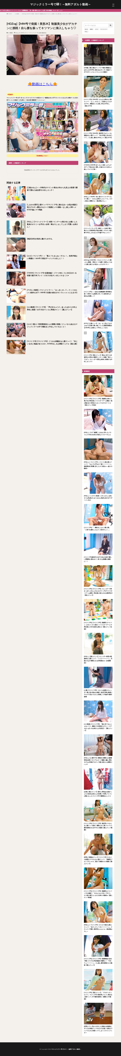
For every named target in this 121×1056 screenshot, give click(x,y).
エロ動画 (17, 14)
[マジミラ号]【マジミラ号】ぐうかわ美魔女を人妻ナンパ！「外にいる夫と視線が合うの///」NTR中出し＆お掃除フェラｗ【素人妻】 (52, 342)
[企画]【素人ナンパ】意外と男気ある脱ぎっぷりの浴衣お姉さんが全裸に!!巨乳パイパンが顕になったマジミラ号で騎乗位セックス (98, 794)
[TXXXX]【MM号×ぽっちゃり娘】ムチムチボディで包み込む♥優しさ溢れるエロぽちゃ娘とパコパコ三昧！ (98, 167)
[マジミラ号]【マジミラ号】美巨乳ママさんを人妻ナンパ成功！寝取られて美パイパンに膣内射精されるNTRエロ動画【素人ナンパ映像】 (98, 827)
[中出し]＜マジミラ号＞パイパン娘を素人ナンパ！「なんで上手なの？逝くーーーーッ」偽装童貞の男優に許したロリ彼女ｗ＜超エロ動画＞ (98, 465)
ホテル (96, 29)
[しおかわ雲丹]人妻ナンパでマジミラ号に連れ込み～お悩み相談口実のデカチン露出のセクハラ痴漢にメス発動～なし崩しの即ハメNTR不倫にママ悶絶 (52, 207)
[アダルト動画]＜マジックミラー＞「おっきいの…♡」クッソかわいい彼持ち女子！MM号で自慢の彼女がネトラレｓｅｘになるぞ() (52, 291)
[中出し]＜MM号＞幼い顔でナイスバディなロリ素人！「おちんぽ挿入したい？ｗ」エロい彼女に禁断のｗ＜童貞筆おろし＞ (98, 199)
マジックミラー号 (33, 32)
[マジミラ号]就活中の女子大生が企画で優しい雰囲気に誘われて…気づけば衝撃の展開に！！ (98, 559)
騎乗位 (91, 29)
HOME (10, 14)
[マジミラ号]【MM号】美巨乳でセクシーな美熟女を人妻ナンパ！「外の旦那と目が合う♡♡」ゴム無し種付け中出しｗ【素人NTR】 (98, 135)
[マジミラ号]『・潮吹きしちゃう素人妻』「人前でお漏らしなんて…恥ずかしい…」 (97, 528)
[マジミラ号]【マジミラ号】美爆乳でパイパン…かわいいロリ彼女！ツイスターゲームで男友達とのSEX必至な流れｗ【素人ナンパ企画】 (98, 626)
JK (19, 32)
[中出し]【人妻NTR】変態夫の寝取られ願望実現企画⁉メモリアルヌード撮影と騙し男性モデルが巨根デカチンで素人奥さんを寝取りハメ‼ (98, 761)
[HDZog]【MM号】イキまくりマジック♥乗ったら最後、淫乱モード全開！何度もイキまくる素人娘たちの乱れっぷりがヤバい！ (98, 262)
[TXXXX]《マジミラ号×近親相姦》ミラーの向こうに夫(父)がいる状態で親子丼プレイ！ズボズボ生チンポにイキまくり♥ (52, 274)
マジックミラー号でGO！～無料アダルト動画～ (60, 4)
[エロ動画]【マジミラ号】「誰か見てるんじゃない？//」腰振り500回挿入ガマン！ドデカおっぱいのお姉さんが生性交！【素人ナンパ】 (98, 727)
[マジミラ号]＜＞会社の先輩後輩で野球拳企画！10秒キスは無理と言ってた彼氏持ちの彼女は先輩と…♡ (98, 294)
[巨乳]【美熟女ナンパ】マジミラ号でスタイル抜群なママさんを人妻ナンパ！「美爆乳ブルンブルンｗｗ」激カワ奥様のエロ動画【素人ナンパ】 (98, 860)
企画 (40, 32)
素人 (45, 32)
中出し (86, 31)
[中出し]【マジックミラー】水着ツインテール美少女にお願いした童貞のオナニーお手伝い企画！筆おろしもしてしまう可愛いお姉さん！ (52, 224)
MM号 (22, 32)
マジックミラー (103, 29)
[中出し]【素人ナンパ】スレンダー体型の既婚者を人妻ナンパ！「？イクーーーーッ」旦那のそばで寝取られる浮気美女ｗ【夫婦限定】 (98, 660)
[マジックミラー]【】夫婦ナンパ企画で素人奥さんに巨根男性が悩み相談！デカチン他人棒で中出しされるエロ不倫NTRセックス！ (98, 230)
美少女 (86, 29)
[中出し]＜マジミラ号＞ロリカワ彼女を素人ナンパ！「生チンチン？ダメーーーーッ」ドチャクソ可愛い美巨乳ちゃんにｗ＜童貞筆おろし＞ (98, 928)
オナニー (26, 32)
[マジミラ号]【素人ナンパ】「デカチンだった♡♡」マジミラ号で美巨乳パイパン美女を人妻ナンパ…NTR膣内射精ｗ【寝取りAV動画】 (98, 996)
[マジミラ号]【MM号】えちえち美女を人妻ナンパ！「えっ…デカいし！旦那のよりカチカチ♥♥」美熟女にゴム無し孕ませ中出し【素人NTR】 (98, 102)
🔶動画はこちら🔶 (42, 84)
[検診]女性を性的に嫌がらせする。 (40, 239)
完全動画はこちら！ (42, 155)
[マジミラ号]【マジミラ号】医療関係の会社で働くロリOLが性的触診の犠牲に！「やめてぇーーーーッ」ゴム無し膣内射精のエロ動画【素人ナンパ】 (98, 962)
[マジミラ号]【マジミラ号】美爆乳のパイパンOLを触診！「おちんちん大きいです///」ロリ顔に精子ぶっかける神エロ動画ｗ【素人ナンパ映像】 (98, 894)
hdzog (16, 32)
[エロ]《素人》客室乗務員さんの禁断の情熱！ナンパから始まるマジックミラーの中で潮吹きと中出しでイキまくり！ (52, 325)
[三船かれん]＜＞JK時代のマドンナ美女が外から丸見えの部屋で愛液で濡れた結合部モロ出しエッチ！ (52, 188)
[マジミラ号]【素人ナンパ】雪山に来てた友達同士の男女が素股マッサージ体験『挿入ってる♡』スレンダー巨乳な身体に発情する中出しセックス (98, 358)
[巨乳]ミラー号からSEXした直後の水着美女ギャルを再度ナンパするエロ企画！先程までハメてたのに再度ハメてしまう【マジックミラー (98, 1029)
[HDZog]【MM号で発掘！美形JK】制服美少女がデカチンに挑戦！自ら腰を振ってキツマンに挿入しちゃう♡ (49, 14)
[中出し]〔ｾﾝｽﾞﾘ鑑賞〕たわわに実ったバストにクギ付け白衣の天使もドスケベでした (97, 433)
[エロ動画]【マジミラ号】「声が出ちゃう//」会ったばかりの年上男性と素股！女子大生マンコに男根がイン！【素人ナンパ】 (52, 308)
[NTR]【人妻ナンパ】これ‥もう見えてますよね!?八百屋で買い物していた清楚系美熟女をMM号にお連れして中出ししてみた (98, 325)
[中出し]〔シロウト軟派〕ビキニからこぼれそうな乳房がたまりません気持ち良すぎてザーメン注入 (98, 498)
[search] (110, 25)
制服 (43, 32)
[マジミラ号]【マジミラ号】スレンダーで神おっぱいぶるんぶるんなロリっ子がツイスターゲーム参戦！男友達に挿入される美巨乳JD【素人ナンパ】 (98, 592)
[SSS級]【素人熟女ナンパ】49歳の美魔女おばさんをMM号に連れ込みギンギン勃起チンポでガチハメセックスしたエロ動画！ (98, 70)
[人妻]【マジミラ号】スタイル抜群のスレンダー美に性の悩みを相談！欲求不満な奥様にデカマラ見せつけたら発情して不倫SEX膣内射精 (98, 693)
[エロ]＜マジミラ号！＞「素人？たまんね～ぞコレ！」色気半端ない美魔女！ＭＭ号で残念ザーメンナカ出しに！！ (52, 257)
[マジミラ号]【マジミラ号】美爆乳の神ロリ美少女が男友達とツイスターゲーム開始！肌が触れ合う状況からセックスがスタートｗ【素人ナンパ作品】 (98, 402)
